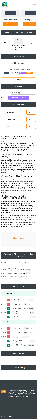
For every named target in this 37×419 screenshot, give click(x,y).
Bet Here (10, 24)
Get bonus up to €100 (18, 97)
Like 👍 (18, 79)
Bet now (22, 73)
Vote (31, 112)
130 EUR (29, 73)
